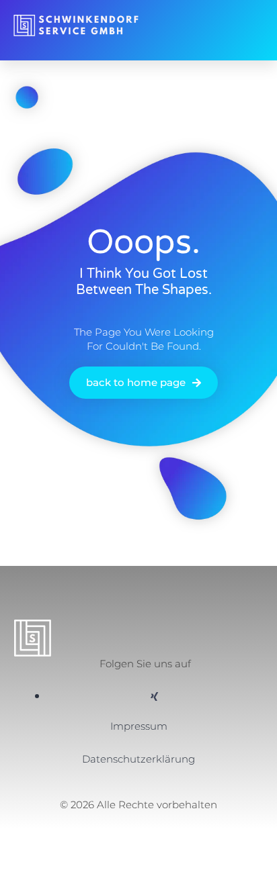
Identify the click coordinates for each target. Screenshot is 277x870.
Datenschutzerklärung (138, 759)
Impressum (138, 726)
